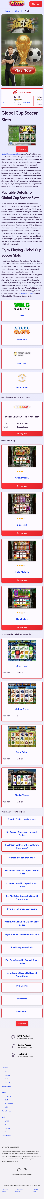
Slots (17, 11)
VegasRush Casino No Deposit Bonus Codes (22, 923)
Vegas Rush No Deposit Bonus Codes (22, 934)
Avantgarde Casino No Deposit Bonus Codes (22, 974)
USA (6, 1107)
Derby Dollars (22, 752)
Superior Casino (27, 293)
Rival (6, 1079)
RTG (6, 1125)
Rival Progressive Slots (22, 947)
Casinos (5, 1068)
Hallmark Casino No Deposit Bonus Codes (22, 872)
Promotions (9, 1103)
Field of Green (22, 795)
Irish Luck (22, 363)
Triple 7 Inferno (22, 572)
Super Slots (22, 339)
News (4, 1092)
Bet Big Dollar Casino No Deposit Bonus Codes (22, 898)
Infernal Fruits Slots (18, 102)
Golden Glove (22, 709)
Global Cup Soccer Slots (10, 154)
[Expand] (3, 1121)
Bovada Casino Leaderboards (22, 819)
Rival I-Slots (22, 1011)
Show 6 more (6, 1136)
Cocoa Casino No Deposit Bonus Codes (21, 885)
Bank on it (22, 525)
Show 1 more (6, 1111)
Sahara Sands (22, 387)
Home (7, 11)
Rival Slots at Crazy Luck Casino (22, 909)
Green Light (22, 666)
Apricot (7, 1082)
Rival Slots (22, 998)
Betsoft (7, 1075)
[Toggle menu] (4, 4)
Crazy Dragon (22, 477)
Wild (22, 315)
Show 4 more (6, 1086)
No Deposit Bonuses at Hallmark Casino (22, 833)
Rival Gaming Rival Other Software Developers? (22, 846)
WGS (7, 1072)
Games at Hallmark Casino (22, 857)
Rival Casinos (22, 985)
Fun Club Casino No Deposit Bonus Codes (22, 962)
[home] (18, 6)
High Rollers (22, 619)
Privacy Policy (35, 1190)
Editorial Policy (5, 1190)
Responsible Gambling (19, 1190)
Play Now (35, 4)
